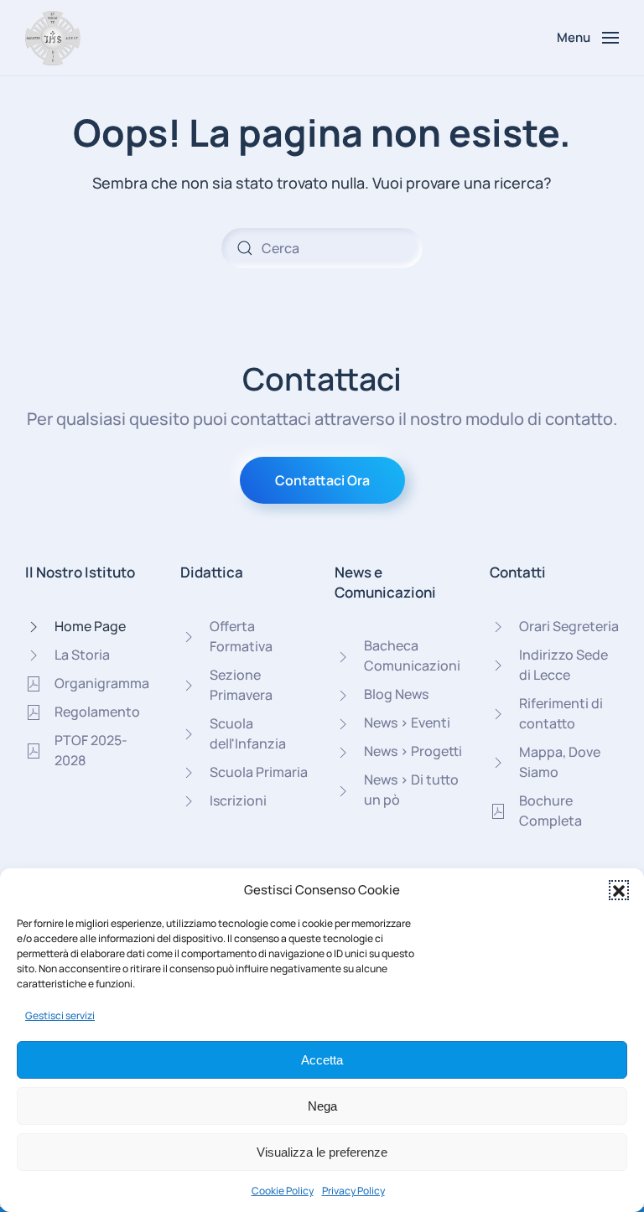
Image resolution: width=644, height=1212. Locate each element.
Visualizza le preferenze (322, 1152)
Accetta (322, 1060)
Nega (322, 1106)
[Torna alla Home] (52, 37)
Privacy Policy (353, 1191)
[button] (618, 890)
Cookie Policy (283, 1191)
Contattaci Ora (322, 480)
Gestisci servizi (60, 1015)
